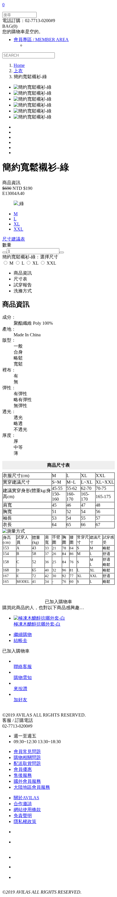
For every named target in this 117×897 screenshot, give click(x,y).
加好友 (20, 699)
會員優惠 (23, 769)
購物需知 (23, 677)
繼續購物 (23, 634)
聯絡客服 (23, 666)
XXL (50, 263)
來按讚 (20, 688)
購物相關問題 (27, 757)
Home (19, 65)
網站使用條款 (27, 809)
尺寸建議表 (13, 239)
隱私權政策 (25, 821)
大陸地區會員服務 (32, 787)
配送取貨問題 (27, 763)
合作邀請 (23, 803)
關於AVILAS (26, 797)
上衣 (18, 70)
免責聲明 (23, 815)
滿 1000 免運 (45, 867)
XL (35, 263)
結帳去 (20, 640)
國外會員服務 (27, 781)
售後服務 (23, 775)
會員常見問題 (27, 751)
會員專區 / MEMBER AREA (41, 39)
